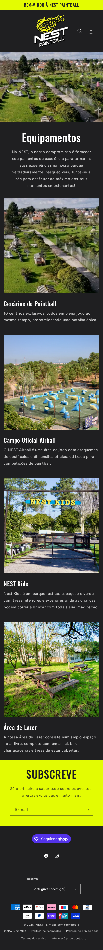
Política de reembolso (46, 931)
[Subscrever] (87, 810)
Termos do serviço (34, 938)
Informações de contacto (69, 938)
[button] (10, 31)
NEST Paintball (46, 924)
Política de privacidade (82, 931)
